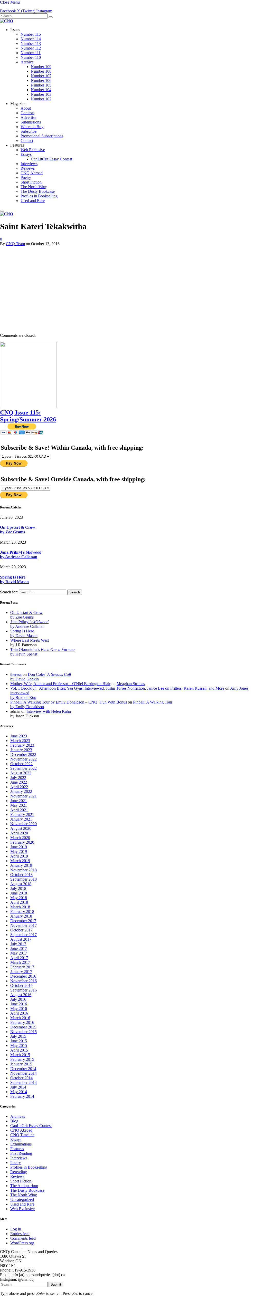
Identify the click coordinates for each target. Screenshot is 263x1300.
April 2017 (19, 958)
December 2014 (23, 1068)
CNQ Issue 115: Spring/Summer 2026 (28, 416)
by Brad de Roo (23, 697)
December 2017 (23, 921)
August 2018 (20, 884)
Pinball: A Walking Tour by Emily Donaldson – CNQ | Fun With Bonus (68, 702)
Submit (56, 1284)
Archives (17, 1116)
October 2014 (21, 1078)
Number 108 (41, 71)
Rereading (18, 1172)
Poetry (26, 177)
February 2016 (22, 1022)
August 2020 (20, 828)
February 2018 (22, 911)
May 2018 (18, 897)
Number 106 (41, 80)
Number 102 (41, 99)
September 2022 (23, 768)
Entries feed (20, 1233)
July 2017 (18, 944)
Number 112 (31, 48)
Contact (27, 140)
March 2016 (20, 1018)
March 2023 (20, 740)
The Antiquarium (24, 1185)
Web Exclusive (33, 150)
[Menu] (2, 210)
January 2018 (21, 916)
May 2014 (18, 1092)
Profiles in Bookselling (39, 196)
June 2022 (18, 782)
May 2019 (18, 851)
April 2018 (19, 902)
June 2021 (18, 800)
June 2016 (18, 1004)
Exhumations (21, 1144)
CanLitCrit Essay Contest (51, 159)
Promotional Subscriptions (42, 136)
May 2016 (18, 1008)
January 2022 (21, 791)
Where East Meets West (29, 640)
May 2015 (18, 1045)
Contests (27, 113)
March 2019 (20, 861)
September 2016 (23, 990)
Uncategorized (22, 1199)
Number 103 (41, 94)
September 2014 (23, 1082)
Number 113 (31, 43)
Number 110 (31, 57)
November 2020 (23, 824)
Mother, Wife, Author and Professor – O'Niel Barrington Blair (60, 683)
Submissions (31, 122)
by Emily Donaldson (27, 707)
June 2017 (18, 948)
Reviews (28, 168)
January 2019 (21, 865)
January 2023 (21, 750)
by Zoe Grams (12, 532)
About (26, 108)
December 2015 (23, 1027)
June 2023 (18, 736)
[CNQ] (6, 21)
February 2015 (22, 1059)
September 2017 (23, 934)
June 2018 (18, 893)
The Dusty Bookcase (38, 191)
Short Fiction (31, 182)
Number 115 (31, 34)
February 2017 (22, 967)
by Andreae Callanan (18, 557)
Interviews (29, 163)
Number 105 (41, 85)
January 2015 (21, 1064)
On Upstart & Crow (17, 527)
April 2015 (19, 1050)
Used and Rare (33, 200)
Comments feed (23, 1238)
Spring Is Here (12, 577)
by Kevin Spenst (23, 654)
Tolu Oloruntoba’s (42, 649)
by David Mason (14, 582)
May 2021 (18, 805)
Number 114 (31, 39)
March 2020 (20, 837)
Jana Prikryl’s (20, 552)
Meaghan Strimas (131, 683)
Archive (27, 62)
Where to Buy (32, 126)
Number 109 (41, 66)
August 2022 (20, 773)
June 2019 (18, 847)
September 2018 (23, 879)
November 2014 (23, 1073)
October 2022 (21, 764)
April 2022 (19, 787)
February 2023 (22, 745)
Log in (15, 1229)
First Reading (21, 1153)
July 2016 (18, 999)
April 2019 (19, 856)
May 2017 (18, 953)
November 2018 (23, 870)
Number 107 (41, 76)
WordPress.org (22, 1243)
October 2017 (21, 930)
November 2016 (23, 981)
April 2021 (19, 810)
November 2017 (23, 925)
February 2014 (22, 1096)
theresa (16, 674)
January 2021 (21, 819)
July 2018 (18, 888)
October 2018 (21, 874)
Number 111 (31, 53)
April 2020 (19, 833)
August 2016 (20, 995)
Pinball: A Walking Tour (152, 702)
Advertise (28, 117)
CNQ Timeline (22, 1135)
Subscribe (28, 131)
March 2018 (20, 907)
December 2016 (23, 976)
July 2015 (18, 1036)
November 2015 (23, 1031)
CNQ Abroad (32, 173)
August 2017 (20, 939)
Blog (14, 1121)
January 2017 (21, 971)
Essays (26, 154)
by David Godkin (24, 679)
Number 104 (41, 90)
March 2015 (20, 1055)
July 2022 (18, 777)
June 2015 (18, 1041)
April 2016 (19, 1013)
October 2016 (21, 985)
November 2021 (23, 796)
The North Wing (34, 187)
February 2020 (22, 842)
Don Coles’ (49, 674)
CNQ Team (15, 244)
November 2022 (23, 759)
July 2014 (18, 1087)
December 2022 (23, 754)
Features (17, 1149)
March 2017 (20, 962)
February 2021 (22, 814)
